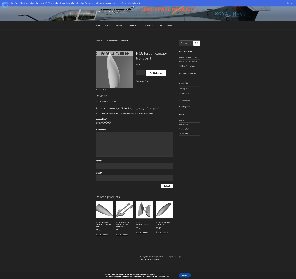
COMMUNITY (133, 25)
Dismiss (290, 3)
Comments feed (185, 129)
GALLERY (119, 25)
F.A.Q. (161, 25)
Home (98, 41)
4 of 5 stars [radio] (106, 122)
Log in (181, 120)
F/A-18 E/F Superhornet (188, 57)
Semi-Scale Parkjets (168, 9)
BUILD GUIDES (148, 25)
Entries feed (183, 125)
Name (99, 161)
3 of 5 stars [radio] (103, 122)
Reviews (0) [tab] (101, 89)
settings (166, 276)
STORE (98, 25)
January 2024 (184, 89)
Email (99, 173)
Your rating (101, 119)
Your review (102, 129)
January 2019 (184, 93)
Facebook (155, 259)
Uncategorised (184, 107)
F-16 (103, 41)
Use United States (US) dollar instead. (127, 3)
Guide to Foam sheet (186, 66)
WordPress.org (184, 133)
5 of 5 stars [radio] (109, 122)
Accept (184, 275)
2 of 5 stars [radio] (100, 122)
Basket (169, 25)
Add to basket (156, 73)
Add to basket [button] (102, 234)
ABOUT (108, 25)
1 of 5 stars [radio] (97, 122)
